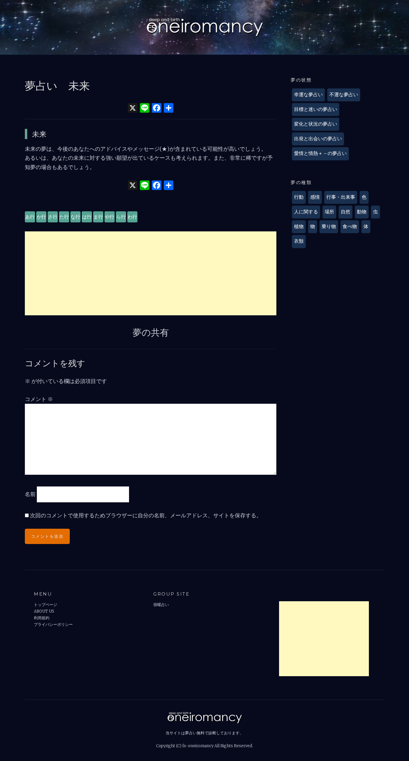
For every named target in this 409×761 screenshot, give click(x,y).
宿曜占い (161, 604)
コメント (39, 399)
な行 (75, 217)
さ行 (52, 217)
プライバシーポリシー (53, 624)
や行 (109, 217)
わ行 (132, 217)
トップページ (45, 604)
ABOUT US (44, 611)
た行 (64, 217)
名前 (30, 493)
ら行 (121, 217)
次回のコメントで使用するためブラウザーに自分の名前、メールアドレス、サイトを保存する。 (146, 515)
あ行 (30, 217)
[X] (133, 108)
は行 (87, 217)
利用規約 (41, 617)
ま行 (98, 217)
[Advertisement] (150, 273)
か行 (41, 217)
